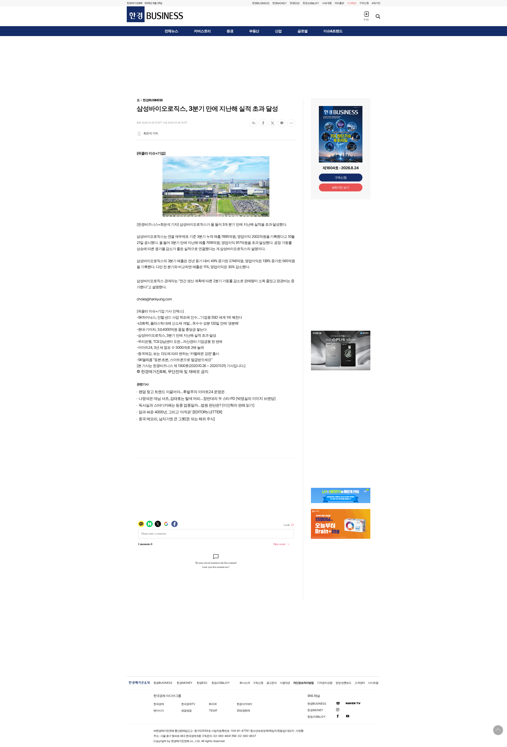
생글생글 (186, 710)
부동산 (254, 31)
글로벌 (302, 31)
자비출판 (339, 3)
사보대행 (327, 3)
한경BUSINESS (153, 100)
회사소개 (244, 682)
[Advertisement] (253, 67)
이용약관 (285, 682)
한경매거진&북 (134, 3)
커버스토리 (202, 31)
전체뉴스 (171, 31)
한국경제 (158, 704)
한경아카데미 (244, 704)
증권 (230, 31)
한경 (260, 3)
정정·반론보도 (343, 682)
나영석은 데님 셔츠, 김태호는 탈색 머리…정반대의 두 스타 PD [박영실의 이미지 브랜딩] (207, 398)
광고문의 (271, 682)
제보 (351, 3)
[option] (340, 350)
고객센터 (360, 682)
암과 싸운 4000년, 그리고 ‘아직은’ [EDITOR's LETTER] (180, 412)
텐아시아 (158, 710)
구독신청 (364, 3)
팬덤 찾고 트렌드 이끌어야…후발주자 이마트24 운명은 (182, 392)
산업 (278, 31)
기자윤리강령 (324, 682)
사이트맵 (373, 682)
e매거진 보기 (340, 187)
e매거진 (376, 3)
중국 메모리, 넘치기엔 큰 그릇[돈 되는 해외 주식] (177, 419)
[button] (366, 16)
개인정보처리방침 (303, 682)
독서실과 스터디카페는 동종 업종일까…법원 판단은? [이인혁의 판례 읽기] (196, 405)
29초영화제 (243, 710)
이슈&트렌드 (332, 31)
